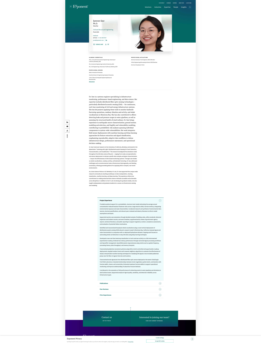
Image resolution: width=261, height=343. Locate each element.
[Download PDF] (67, 130)
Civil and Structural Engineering (103, 30)
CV (108, 44)
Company (169, 3)
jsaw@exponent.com (98, 40)
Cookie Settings (160, 337)
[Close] (192, 338)
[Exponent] (80, 7)
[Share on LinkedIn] (67, 122)
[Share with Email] (67, 126)
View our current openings (154, 320)
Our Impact (161, 3)
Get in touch (107, 320)
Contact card (99, 44)
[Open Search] (189, 7)
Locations (188, 3)
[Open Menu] (71, 6)
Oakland (95, 35)
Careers (175, 3)
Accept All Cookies (160, 341)
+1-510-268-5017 (102, 38)
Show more (92, 81)
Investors (181, 3)
